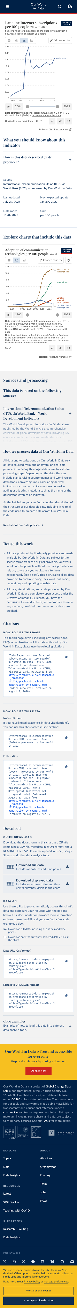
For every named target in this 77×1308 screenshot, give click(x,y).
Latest (7, 1193)
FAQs (46, 1121)
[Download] (52, 121)
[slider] (27, 107)
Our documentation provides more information (42, 915)
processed (37, 188)
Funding (45, 1175)
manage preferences (56, 1281)
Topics (7, 1158)
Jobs (43, 1192)
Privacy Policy (32, 1281)
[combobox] (60, 6)
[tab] (9, 40)
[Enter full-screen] (68, 121)
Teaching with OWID (16, 1210)
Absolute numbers (58, 129)
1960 (18, 314)
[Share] (60, 121)
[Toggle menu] (7, 6)
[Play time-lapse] (8, 106)
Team (43, 1184)
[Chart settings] (68, 260)
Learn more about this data (46, 115)
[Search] (60, 6)
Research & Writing (15, 1229)
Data (6, 1167)
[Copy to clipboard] (62, 657)
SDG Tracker (11, 1202)
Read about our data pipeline (21, 525)
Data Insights (11, 1175)
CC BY (39, 121)
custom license (12, 1112)
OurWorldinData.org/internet (19, 121)
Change (52, 260)
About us (46, 1158)
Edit (62, 40)
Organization (48, 1167)
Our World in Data (38, 6)
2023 (66, 106)
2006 (18, 106)
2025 (66, 314)
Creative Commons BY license (25, 598)
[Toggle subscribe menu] (70, 6)
